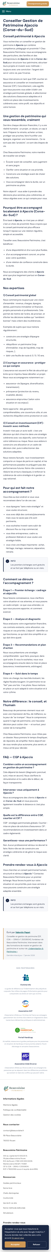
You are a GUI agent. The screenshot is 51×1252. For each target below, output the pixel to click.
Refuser (36, 1244)
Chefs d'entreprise (11, 1193)
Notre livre (7, 1188)
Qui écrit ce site (10, 1203)
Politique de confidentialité (14, 1110)
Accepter (15, 1244)
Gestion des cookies (12, 1115)
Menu (8, 11)
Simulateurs (8, 1213)
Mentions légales (10, 1105)
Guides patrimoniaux (12, 1183)
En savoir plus (18, 1238)
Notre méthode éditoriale (14, 1208)
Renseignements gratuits (37, 4)
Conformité (8, 1198)
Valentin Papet (22, 932)
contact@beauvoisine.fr (13, 1130)
